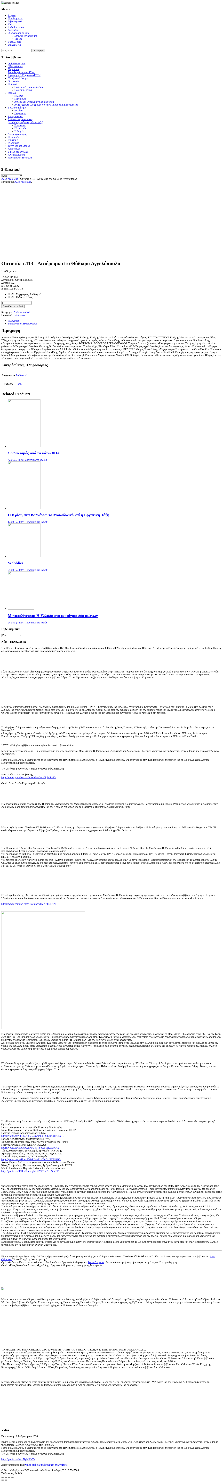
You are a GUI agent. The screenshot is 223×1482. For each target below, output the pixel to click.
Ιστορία (12, 92)
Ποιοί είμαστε (15, 18)
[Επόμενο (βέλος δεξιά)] (6, 1480)
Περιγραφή (13, 320)
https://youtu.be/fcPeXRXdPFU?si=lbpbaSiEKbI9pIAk (30, 1147)
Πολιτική (12, 84)
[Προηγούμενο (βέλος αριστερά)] (2, 1480)
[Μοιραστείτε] (6, 1477)
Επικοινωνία (14, 44)
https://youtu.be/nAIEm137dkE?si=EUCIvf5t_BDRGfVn (31, 1159)
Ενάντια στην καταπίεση (25, 121)
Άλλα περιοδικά (16, 154)
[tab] (115, 320)
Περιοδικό (21, 71)
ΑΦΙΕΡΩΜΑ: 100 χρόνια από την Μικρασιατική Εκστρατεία (46, 104)
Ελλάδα (18, 95)
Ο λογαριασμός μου (18, 33)
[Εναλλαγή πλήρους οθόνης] (9, 1477)
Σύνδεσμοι (13, 30)
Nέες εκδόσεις (15, 66)
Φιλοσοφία (13, 142)
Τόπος (19, 383)
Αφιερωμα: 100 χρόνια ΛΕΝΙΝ (24, 75)
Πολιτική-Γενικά (23, 90)
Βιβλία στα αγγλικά (18, 151)
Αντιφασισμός (15, 116)
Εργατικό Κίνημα (17, 107)
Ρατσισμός (19, 125)
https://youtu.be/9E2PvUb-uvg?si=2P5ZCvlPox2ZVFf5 (30, 1171)
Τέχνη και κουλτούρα (19, 145)
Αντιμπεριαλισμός (17, 134)
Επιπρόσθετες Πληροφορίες (22, 323)
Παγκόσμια (20, 98)
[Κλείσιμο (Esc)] (2, 1477)
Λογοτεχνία (14, 148)
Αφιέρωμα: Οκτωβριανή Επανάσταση (34, 101)
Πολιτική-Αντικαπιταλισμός (28, 87)
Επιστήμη (13, 140)
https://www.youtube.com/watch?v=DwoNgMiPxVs (28, 777)
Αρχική (12, 15)
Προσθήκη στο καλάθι (13, 306)
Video (11, 24)
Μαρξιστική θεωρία (18, 78)
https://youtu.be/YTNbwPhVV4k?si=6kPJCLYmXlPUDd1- (32, 1135)
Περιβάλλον (14, 137)
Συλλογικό (19, 315)
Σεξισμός (19, 131)
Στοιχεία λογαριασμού (26, 35)
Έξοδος (18, 38)
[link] (96, 1262)
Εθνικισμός (20, 128)
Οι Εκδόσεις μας (16, 63)
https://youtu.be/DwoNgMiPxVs (18, 1459)
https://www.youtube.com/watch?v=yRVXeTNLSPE (28, 903)
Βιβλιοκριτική (15, 21)
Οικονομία (13, 81)
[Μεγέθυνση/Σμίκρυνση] (12, 1477)
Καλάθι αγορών (16, 27)
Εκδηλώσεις (14, 41)
